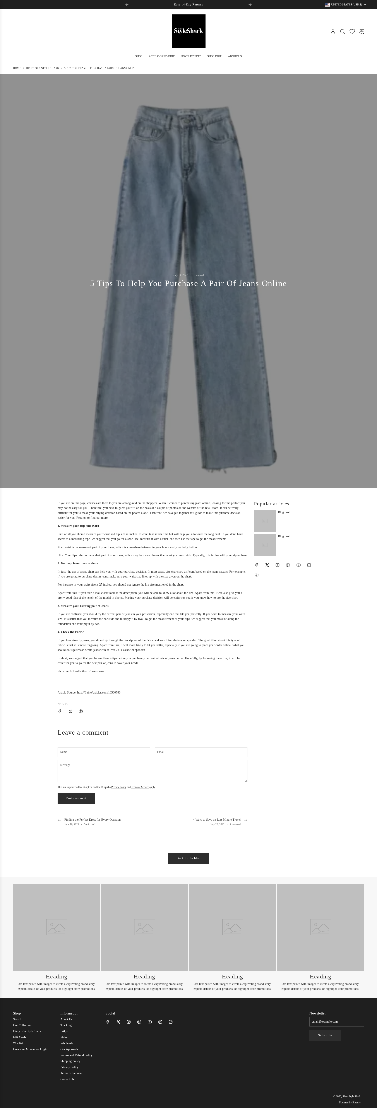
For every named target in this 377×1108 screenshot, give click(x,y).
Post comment (76, 798)
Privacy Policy (118, 787)
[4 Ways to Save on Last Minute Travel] (245, 822)
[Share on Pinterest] (81, 712)
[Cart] (362, 31)
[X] (267, 565)
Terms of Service (140, 787)
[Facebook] (256, 565)
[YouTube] (298, 565)
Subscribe (325, 1035)
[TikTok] (256, 574)
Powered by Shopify (350, 1102)
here (101, 671)
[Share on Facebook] (60, 712)
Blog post (284, 512)
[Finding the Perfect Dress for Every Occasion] (59, 822)
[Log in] (333, 31)
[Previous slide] (126, 4)
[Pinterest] (288, 565)
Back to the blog (188, 858)
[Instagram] (277, 565)
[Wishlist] (352, 31)
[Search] (342, 31)
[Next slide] (250, 4)
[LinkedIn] (309, 565)
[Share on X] (70, 712)
